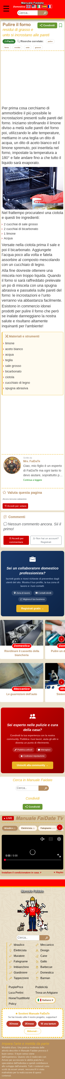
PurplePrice (16, 987)
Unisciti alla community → (32, 765)
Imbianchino (21, 966)
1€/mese (13, 1023)
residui (17, 47)
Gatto (43, 961)
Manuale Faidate (32, 2)
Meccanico (47, 944)
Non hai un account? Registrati (47, 540)
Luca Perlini (16, 992)
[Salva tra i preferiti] (60, 25)
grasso (38, 47)
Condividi (49, 25)
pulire (50, 41)
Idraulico (9, 828)
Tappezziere (21, 978)
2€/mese (29, 1023)
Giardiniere (20, 972)
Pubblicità (41, 987)
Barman (45, 978)
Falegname (48, 828)
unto (27, 47)
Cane (43, 955)
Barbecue (46, 966)
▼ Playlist (58, 872)
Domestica (19, 6)
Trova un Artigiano (46, 992)
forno (7, 47)
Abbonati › (32, 1031)
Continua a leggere (32, 480)
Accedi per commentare (16, 540)
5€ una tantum (48, 1023)
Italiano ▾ (47, 1000)
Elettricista (28, 828)
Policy (12, 1003)
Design (44, 950)
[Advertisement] (32, 78)
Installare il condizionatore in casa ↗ (21, 872)
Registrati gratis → (32, 608)
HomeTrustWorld (19, 998)
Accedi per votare (17, 506)
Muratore (19, 955)
